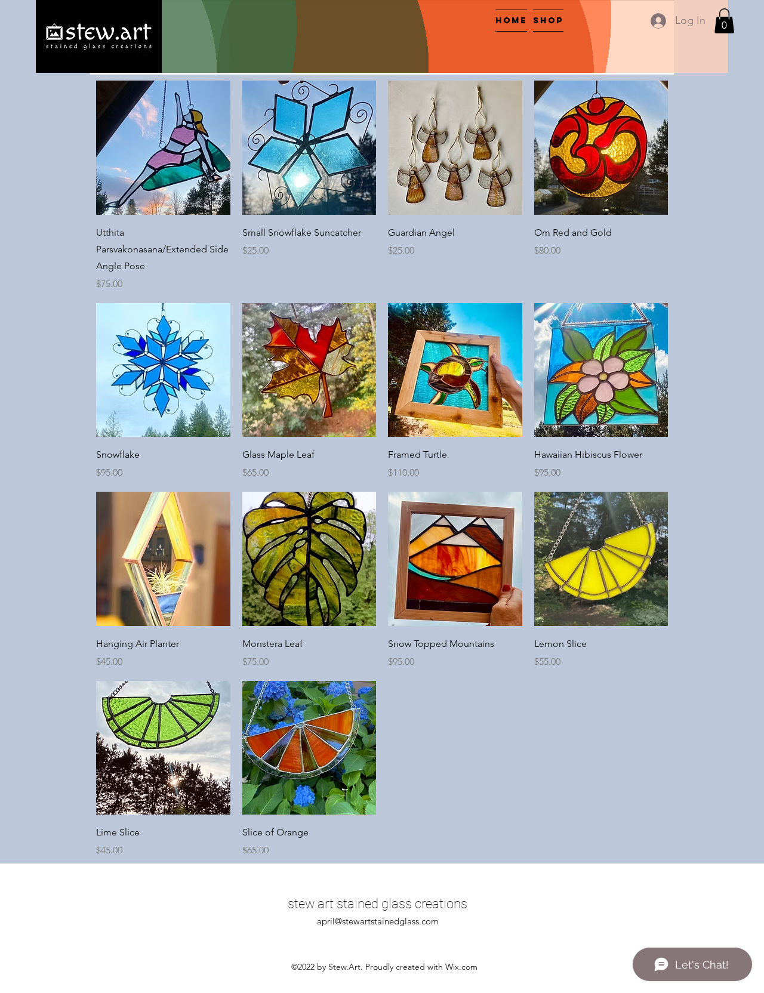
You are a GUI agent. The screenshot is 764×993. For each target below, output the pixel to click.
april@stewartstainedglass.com (378, 921)
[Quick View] (163, 148)
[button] (724, 20)
